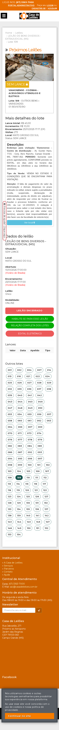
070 (10, 433)
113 (9, 484)
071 (20, 433)
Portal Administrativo (21, 5)
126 (37, 496)
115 (26, 484)
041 (30, 395)
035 (19, 389)
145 (29, 522)
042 (39, 395)
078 (30, 439)
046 (40, 401)
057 (49, 414)
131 (37, 503)
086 (10, 452)
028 (39, 382)
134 (19, 509)
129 (19, 503)
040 (20, 395)
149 (19, 528)
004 (29, 370)
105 (28, 471)
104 (19, 471)
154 (19, 534)
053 (10, 414)
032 (10, 389)
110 (28, 477)
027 (29, 382)
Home (8, 32)
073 (29, 433)
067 (30, 427)
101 (38, 465)
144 (19, 522)
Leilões (19, 32)
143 (10, 522)
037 (39, 389)
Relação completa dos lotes (30, 325)
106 (38, 471)
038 (49, 389)
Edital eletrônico (30, 333)
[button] (9, 67)
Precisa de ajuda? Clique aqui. (4, 222)
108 (10, 477)
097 (40, 458)
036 (29, 389)
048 (20, 408)
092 (30, 452)
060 (20, 420)
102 (48, 465)
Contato (8, 571)
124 (19, 496)
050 (40, 408)
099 (20, 465)
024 (47, 376)
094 (10, 458)
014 (49, 370)
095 (20, 458)
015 (9, 376)
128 (9, 503)
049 (30, 408)
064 (10, 427)
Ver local (29, 222)
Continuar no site (19, 716)
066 (20, 427)
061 (29, 420)
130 (28, 503)
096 (30, 458)
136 (37, 509)
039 (10, 395)
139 (19, 515)
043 (10, 401)
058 (10, 420)
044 (20, 401)
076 (10, 439)
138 (9, 515)
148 (10, 528)
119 (18, 490)
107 (47, 471)
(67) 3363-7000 (17, 583)
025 (10, 382)
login (50, 5)
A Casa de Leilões (13, 562)
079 (40, 439)
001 (10, 370)
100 (30, 465)
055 (29, 414)
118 (9, 490)
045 (30, 401)
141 (37, 515)
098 (10, 465)
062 (39, 420)
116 (35, 484)
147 (48, 522)
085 (40, 446)
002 (19, 370)
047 (10, 408)
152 (46, 528)
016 (19, 376)
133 (9, 509)
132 (46, 503)
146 (38, 522)
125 (28, 496)
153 (9, 534)
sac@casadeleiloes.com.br (23, 586)
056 (39, 414)
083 (20, 446)
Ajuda (51, 8)
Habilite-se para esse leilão (30, 318)
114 (18, 484)
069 (40, 427)
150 (29, 528)
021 (28, 376)
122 (45, 490)
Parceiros (9, 568)
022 (38, 376)
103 (9, 471)
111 (36, 477)
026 (19, 382)
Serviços (8, 565)
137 (46, 509)
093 (40, 452)
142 (47, 515)
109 (19, 477)
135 (28, 509)
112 (45, 477)
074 (39, 433)
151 (37, 528)
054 (19, 414)
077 (20, 439)
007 (39, 370)
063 (49, 420)
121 (36, 490)
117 (44, 484)
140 (28, 515)
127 (46, 496)
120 (27, 490)
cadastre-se (39, 8)
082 (10, 446)
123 (9, 496)
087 (20, 452)
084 (29, 446)
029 (49, 382)
